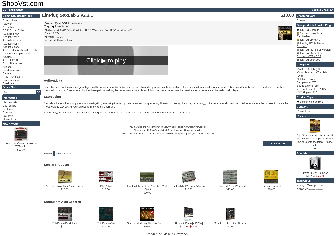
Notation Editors (306, 79)
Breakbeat (9, 83)
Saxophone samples (311, 101)
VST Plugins (304, 92)
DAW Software (65, 40)
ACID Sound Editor (13, 30)
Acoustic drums (12, 40)
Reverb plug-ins (301, 186)
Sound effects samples (316, 189)
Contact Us (9, 118)
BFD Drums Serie (13, 76)
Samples (302, 82)
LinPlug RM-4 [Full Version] (315, 49)
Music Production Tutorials (312, 72)
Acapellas (8, 26)
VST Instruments (72, 23)
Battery (7, 73)
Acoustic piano (11, 46)
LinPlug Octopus (309, 29)
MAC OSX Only (306, 69)
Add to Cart (279, 143)
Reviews (8, 115)
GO (38, 92)
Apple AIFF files (12, 60)
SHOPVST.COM (181, 234)
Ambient (7, 56)
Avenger (7, 66)
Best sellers (9, 105)
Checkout (327, 9)
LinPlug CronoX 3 (310, 39)
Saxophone (61, 26)
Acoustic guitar (11, 43)
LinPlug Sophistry (310, 59)
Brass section (11, 80)
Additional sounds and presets (20, 50)
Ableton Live (10, 20)
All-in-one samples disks (17, 53)
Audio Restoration (13, 63)
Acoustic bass (11, 36)
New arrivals (10, 102)
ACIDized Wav (11, 33)
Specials (8, 112)
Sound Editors (305, 85)
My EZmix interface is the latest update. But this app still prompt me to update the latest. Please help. (315, 140)
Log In (316, 9)
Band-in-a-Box (11, 70)
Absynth (7, 23)
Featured (8, 109)
